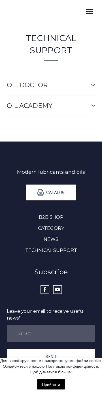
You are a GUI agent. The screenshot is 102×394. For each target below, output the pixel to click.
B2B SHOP (51, 217)
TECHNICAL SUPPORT (51, 250)
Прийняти (51, 384)
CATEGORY (51, 228)
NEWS (51, 239)
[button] (51, 85)
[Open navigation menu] (89, 11)
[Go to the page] (32, 12)
